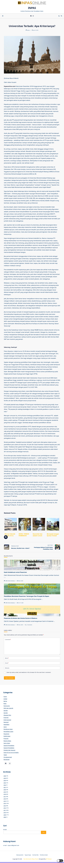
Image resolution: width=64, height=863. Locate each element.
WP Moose (49, 859)
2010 (5, 812)
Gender (6, 710)
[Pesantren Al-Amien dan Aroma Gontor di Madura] (32, 611)
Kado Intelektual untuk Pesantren (15, 572)
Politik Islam (7, 736)
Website (7, 668)
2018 (5, 794)
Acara (5, 696)
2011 (5, 810)
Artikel (5, 699)
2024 (5, 780)
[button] (60, 860)
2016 (5, 799)
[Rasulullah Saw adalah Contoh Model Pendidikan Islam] (38, 523)
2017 (5, 796)
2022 (5, 785)
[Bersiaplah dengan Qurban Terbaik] (53, 523)
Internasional (7, 720)
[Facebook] (31, 16)
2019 (5, 792)
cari (43, 832)
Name (7, 658)
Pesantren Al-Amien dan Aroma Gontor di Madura (20, 618)
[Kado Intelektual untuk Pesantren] (32, 565)
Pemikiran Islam (8, 729)
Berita (5, 701)
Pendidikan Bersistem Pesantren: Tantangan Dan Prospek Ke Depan (26, 596)
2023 (5, 783)
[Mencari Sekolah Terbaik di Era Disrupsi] (10, 523)
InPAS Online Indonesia (10, 580)
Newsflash (6, 724)
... (5, 577)
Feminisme (7, 706)
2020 (5, 789)
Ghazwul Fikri (7, 715)
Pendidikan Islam (8, 731)
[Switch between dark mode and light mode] (59, 16)
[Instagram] (33, 16)
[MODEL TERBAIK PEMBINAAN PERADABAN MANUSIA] (24, 523)
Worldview (6, 759)
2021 (5, 787)
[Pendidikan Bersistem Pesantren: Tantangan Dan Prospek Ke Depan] (32, 589)
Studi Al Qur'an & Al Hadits (11, 752)
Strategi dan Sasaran (9, 750)
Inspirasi (6, 717)
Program (6, 738)
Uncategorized (8, 757)
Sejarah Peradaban (9, 745)
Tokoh (5, 755)
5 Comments (29, 624)
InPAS (32, 8)
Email (7, 663)
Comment (8, 639)
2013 (5, 805)
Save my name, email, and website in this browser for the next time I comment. (29, 672)
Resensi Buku (7, 741)
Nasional (6, 722)
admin (28, 30)
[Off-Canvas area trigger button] (3, 16)
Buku (5, 703)
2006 (5, 817)
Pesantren (6, 734)
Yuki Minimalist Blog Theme (30, 859)
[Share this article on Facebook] (6, 537)
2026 (5, 776)
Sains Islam (7, 743)
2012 (5, 808)
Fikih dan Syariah (8, 708)
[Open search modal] (61, 16)
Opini (5, 727)
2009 (5, 815)
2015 (5, 801)
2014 (5, 803)
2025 (5, 778)
